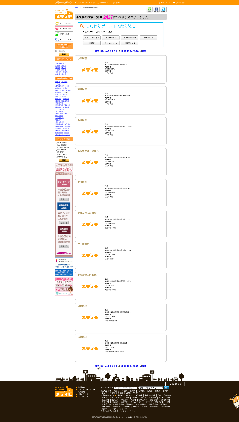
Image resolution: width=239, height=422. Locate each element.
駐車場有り (62, 152)
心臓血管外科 (59, 118)
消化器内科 (59, 105)
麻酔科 (57, 130)
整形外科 (58, 92)
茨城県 (57, 66)
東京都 (63, 70)
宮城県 (136, 393)
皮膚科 (62, 90)
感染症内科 (59, 114)
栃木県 (63, 66)
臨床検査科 (59, 133)
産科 (56, 97)
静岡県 (57, 74)
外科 (65, 114)
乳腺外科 (58, 120)
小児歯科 (58, 84)
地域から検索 (64, 34)
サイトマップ (165, 3)
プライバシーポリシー (86, 390)
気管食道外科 (59, 122)
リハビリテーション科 (62, 135)
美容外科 (63, 97)
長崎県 (128, 393)
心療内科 (58, 88)
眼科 (56, 90)
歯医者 (57, 82)
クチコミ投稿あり (64, 142)
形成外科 (67, 126)
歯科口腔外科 (59, 86)
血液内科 (66, 107)
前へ (103, 51)
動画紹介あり (62, 157)
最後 (144, 51)
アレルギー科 (59, 109)
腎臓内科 (67, 105)
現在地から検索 (65, 29)
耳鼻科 (68, 90)
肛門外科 (67, 124)
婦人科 (65, 94)
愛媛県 (120, 393)
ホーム (77, 7)
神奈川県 (58, 72)
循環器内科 (59, 103)
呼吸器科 (66, 99)
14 (131, 51)
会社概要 (81, 387)
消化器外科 (59, 124)
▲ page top (175, 384)
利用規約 (81, 392)
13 (128, 51)
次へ (138, 51)
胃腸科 (57, 101)
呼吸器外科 (59, 116)
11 (122, 51)
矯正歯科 (64, 82)
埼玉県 (63, 68)
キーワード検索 (65, 39)
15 (134, 51)
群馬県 (57, 68)
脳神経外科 (59, 126)
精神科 (65, 88)
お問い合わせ (180, 3)
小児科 (143, 398)
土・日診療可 (62, 145)
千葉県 (57, 70)
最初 (97, 51)
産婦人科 (58, 94)
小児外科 (58, 128)
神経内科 (58, 107)
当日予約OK (62, 150)
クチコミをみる (65, 23)
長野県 (65, 72)
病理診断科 (65, 130)
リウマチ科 (59, 111)
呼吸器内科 (65, 101)
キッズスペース (63, 154)
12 (125, 51)
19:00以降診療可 (64, 147)
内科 (67, 86)
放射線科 (66, 128)
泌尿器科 (58, 99)
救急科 (66, 133)
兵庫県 (63, 74)
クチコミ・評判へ (128, 411)
